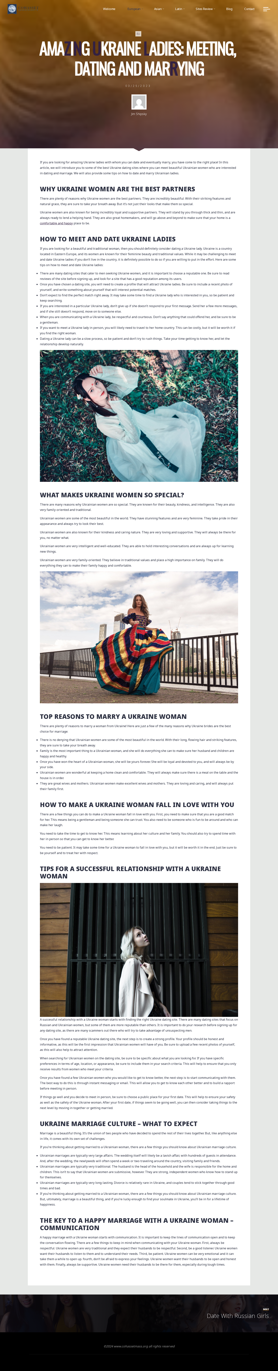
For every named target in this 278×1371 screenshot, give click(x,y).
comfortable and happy (56, 223)
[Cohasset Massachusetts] (23, 9)
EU (138, 34)
